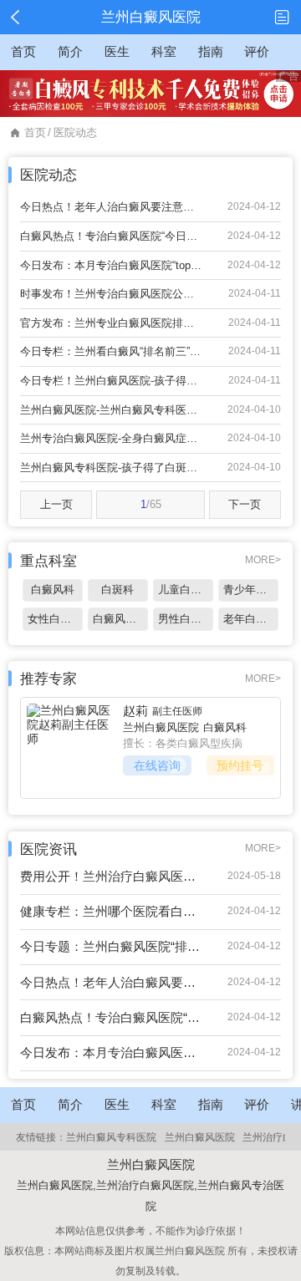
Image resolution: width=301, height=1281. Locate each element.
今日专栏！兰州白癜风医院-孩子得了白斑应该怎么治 (111, 380)
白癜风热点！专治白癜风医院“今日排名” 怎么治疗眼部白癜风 (111, 236)
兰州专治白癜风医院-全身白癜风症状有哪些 (111, 438)
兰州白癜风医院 (161, 727)
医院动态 (75, 132)
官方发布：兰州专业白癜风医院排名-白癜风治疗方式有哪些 (111, 323)
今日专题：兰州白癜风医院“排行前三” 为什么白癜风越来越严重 (111, 946)
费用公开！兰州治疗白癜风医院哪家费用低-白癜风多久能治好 (111, 876)
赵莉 (135, 711)
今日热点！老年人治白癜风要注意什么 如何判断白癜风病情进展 (111, 207)
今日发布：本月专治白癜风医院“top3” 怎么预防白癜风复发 (111, 265)
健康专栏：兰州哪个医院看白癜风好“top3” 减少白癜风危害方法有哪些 (111, 911)
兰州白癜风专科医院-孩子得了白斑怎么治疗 (111, 467)
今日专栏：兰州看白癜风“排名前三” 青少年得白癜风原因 (111, 351)
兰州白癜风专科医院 (111, 1137)
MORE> (263, 560)
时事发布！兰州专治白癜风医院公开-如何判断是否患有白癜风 (111, 293)
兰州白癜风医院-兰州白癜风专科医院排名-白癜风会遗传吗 (111, 410)
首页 (35, 132)
